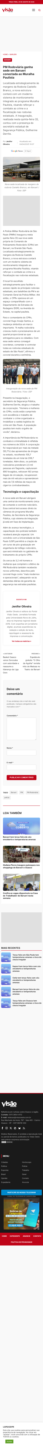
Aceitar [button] (9, 1441)
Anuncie (25, 1182)
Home (5, 54)
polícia (6, 797)
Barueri (13, 54)
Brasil (3, 1174)
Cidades (4, 1162)
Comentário (12, 716)
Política (4, 1166)
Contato (25, 1178)
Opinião (4, 1178)
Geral (24, 1174)
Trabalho (25, 1170)
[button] (39, 10)
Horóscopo (26, 1162)
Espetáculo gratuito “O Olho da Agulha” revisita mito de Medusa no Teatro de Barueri (31, 663)
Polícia (24, 1166)
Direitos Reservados (9, 1134)
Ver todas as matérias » (21, 641)
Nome (10, 748)
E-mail (10, 763)
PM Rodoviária (32, 792)
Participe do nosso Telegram (21, 1192)
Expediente (5, 1182)
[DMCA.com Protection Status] (21, 1142)
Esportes (4, 1170)
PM (21, 792)
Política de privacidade (21, 1242)
